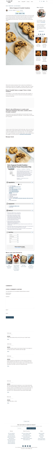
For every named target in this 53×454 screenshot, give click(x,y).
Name (7, 309)
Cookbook (41, 434)
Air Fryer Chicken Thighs (26, 433)
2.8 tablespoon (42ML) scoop (14, 206)
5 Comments (21, 10)
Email (7, 313)
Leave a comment (17, 247)
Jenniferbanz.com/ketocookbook (25, 134)
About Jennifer (41, 433)
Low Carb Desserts (17, 5)
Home (19, 1)
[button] (32, 182)
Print (21, 13)
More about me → (41, 31)
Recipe (17, 13)
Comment (8, 296)
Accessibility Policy (41, 439)
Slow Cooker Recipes (11, 439)
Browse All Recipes (11, 443)
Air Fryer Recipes (11, 433)
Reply (8, 339)
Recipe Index (11, 5)
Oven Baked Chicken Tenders (26, 438)
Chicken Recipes (11, 434)
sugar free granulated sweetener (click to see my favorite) (14, 192)
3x (21, 184)
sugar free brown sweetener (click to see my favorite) (15, 189)
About (32, 1)
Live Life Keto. (43, 22)
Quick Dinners (11, 438)
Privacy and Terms (41, 438)
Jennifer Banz (12, 168)
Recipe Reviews (8, 293)
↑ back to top (26, 421)
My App (28, 1)
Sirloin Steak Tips (26, 439)
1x (18, 184)
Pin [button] (23, 13)
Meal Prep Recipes (11, 442)
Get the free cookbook (31, 428)
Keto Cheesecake (26, 434)
